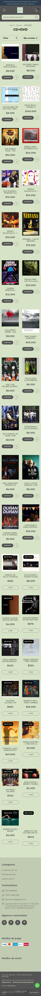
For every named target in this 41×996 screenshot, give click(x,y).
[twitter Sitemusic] (17, 922)
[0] (36, 11)
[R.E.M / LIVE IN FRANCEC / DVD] (37, 496)
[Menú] (4, 10)
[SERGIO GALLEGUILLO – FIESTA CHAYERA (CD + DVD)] (37, 202)
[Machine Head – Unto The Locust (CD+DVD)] (37, 292)
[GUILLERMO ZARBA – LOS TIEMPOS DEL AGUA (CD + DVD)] (16, 343)
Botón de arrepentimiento (23, 982)
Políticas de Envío (9, 874)
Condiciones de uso (9, 870)
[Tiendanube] (9, 986)
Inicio (11, 25)
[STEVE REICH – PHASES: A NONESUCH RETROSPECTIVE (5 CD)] (37, 118)
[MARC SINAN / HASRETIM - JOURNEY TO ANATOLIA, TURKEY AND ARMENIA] (37, 349)
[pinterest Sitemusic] (24, 922)
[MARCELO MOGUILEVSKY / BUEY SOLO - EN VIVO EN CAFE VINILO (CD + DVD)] (16, 78)
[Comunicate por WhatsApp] (37, 985)
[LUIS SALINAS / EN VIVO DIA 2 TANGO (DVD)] (16, 120)
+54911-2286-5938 (12, 895)
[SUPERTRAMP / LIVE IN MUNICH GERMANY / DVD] (37, 439)
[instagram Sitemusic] (4, 922)
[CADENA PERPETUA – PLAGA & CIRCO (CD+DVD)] (16, 301)
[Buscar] (36, 17)
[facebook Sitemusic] (11, 922)
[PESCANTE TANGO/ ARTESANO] (37, 77)
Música (19, 25)
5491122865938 (11, 891)
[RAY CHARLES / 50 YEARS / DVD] (16, 446)
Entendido (34, 992)
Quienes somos (8, 879)
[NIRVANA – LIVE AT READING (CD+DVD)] (37, 252)
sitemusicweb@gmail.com (15, 899)
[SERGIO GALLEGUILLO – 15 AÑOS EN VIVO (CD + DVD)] (16, 244)
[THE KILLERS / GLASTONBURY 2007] (37, 391)
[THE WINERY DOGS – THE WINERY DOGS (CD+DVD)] (16, 162)
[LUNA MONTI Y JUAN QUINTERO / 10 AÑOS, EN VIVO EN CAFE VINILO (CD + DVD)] (37, 538)
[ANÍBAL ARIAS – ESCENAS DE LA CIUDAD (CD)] (37, 159)
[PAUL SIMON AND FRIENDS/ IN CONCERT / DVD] (16, 496)
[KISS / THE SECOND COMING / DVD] (16, 397)
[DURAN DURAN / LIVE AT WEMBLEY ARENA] (16, 546)
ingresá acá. (6, 982)
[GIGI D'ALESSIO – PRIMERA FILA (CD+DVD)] (16, 204)
